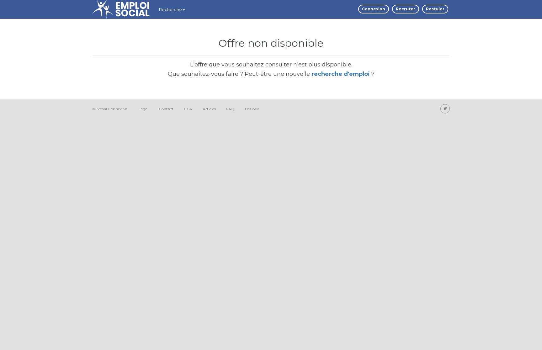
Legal (143, 109)
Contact (166, 109)
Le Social (252, 109)
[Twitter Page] (445, 108)
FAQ (230, 109)
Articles (209, 109)
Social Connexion (112, 109)
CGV (188, 109)
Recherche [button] (170, 9)
